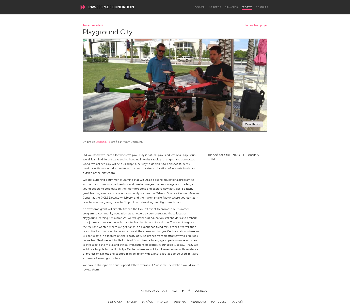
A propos (215, 7)
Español (147, 301)
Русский (237, 301)
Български (115, 301)
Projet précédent (93, 25)
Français (163, 301)
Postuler (262, 7)
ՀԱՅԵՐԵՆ (179, 301)
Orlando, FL (103, 142)
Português (218, 301)
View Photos (252, 124)
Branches (231, 7)
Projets (247, 7)
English (132, 301)
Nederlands (198, 301)
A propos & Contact (154, 290)
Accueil (200, 7)
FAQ (174, 290)
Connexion (201, 290)
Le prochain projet (256, 25)
